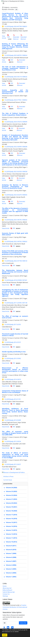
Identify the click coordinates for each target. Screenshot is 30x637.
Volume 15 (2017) (11, 522)
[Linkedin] (8, 628)
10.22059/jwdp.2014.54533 (12, 379)
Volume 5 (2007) (11, 561)
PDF (9, 38)
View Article (5, 228)
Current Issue (7, 480)
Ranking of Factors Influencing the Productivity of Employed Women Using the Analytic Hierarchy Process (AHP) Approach (15, 46)
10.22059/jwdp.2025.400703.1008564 (15, 55)
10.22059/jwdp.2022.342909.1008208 (15, 147)
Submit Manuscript (9, 592)
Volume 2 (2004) (11, 573)
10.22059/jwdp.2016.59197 (12, 342)
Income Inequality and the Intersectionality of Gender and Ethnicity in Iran (15, 91)
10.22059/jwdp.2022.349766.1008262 (15, 241)
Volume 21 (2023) (11, 499)
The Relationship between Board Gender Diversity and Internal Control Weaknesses (15, 271)
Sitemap (5, 596)
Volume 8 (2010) (11, 549)
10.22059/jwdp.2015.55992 (12, 358)
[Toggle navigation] (14, 3)
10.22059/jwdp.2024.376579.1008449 (15, 122)
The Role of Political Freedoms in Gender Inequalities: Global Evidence (15, 114)
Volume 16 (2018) (11, 518)
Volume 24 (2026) (11, 487)
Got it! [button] (4, 635)
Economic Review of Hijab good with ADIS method (15, 234)
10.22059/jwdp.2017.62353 (12, 324)
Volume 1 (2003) (11, 577)
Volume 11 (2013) (11, 538)
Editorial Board (7, 590)
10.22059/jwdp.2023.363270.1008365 (15, 195)
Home (4, 586)
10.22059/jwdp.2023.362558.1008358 (15, 171)
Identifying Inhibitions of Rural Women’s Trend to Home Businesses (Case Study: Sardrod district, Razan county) (15, 411)
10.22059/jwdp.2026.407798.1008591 (15, 26)
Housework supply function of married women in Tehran (15, 334)
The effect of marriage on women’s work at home (15, 317)
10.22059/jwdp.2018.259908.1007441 (15, 280)
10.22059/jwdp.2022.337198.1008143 (15, 261)
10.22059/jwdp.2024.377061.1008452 (15, 100)
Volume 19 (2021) (11, 507)
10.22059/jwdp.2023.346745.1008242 (15, 220)
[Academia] (4, 628)
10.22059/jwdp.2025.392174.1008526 (15, 77)
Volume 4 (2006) (11, 565)
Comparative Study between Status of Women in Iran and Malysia (15, 391)
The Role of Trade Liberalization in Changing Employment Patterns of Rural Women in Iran (15, 68)
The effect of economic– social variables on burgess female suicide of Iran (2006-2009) (15, 433)
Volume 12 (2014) (11, 534)
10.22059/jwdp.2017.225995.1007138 (15, 303)
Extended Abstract (16, 38)
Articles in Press (8, 476)
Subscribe (23, 623)
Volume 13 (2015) (11, 530)
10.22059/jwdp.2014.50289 (12, 420)
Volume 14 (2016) (11, 526)
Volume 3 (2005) (11, 569)
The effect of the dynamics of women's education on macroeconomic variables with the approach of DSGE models (15, 210)
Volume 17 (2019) (11, 515)
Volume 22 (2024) (11, 495)
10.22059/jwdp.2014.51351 (12, 399)
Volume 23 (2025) (11, 491)
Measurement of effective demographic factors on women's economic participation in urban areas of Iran (15, 370)
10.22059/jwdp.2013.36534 (12, 441)
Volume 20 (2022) (11, 503)
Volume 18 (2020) (11, 511)
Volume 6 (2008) (11, 557)
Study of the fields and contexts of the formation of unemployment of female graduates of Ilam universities (15, 252)
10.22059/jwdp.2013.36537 (12, 464)
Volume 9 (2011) (11, 546)
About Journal (7, 588)
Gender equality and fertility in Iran (14, 352)
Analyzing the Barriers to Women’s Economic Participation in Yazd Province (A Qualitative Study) (15, 186)
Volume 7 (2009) (11, 553)
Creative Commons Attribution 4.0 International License (15, 607)
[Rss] (12, 628)
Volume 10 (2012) (11, 542)
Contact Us (6, 594)
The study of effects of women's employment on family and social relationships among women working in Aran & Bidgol (15, 455)
